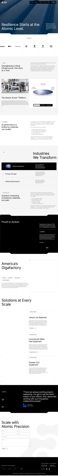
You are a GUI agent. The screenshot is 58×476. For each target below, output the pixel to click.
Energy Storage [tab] (43, 105)
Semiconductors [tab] (36, 105)
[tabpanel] (43, 91)
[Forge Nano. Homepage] (4, 2)
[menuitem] (32, 2)
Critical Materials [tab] (49, 105)
